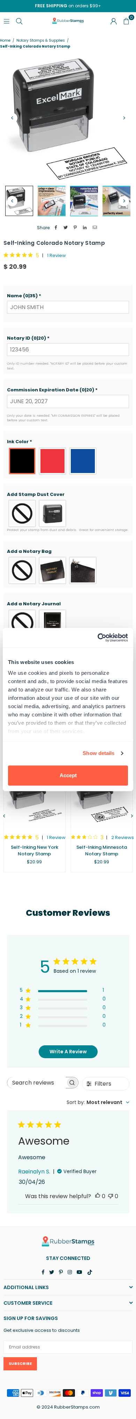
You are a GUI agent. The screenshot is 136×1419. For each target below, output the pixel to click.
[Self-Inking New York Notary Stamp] (34, 793)
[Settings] (113, 21)
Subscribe (20, 1363)
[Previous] (12, 118)
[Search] (19, 21)
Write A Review (68, 1051)
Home (5, 40)
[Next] (124, 118)
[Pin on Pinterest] (75, 228)
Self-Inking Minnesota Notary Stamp (101, 850)
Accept (68, 775)
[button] (68, 296)
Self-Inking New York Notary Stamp (34, 850)
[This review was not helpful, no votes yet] (110, 1196)
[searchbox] (36, 1082)
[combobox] (98, 1102)
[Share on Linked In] (85, 228)
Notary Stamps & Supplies (40, 40)
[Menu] (6, 21)
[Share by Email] (95, 228)
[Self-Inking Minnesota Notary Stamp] (102, 793)
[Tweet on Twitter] (65, 228)
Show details (98, 753)
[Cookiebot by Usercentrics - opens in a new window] (98, 637)
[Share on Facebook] (56, 228)
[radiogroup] (68, 461)
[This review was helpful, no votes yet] (97, 1196)
